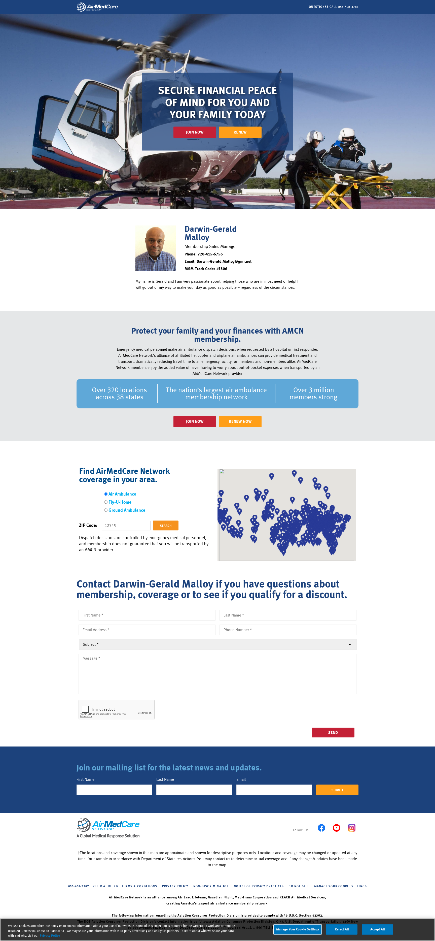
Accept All (377, 929)
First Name (85, 779)
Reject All (342, 929)
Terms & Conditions (139, 886)
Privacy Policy (50, 935)
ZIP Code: (88, 525)
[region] (217, 930)
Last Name (165, 779)
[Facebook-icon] (321, 828)
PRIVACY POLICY (175, 886)
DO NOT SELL (298, 886)
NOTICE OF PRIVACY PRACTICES (259, 886)
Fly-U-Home (119, 502)
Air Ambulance (122, 494)
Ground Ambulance (126, 510)
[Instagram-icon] (351, 828)
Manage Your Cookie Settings (340, 886)
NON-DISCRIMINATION (211, 886)
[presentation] (117, 710)
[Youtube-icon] (336, 828)
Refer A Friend (105, 886)
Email (241, 779)
